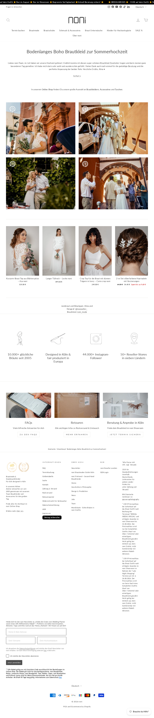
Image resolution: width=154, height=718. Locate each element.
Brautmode (34, 30)
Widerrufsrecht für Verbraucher (54, 501)
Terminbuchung (48, 472)
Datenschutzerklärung (50, 505)
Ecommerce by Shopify (81, 706)
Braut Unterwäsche (93, 30)
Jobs (73, 499)
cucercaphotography (131, 499)
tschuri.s (77, 76)
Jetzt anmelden (14, 663)
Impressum (46, 513)
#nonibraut (61, 449)
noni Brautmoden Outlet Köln (82, 472)
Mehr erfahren (77, 434)
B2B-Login (104, 472)
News (73, 495)
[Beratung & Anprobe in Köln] (125, 405)
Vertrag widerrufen (52, 517)
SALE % (139, 30)
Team (73, 503)
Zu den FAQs (28, 434)
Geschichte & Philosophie (81, 487)
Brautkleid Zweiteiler (109, 63)
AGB (44, 509)
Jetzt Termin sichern (125, 434)
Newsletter (75, 468)
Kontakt (45, 485)
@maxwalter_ (81, 309)
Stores (73, 483)
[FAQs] (28, 405)
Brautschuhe (49, 30)
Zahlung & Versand (49, 489)
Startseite (51, 449)
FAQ (44, 468)
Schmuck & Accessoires (69, 30)
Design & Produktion (79, 491)
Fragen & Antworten (14, 7)
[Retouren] (77, 405)
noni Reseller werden (108, 468)
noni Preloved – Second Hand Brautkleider (82, 477)
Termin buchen (18, 30)
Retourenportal (48, 497)
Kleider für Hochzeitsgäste (119, 30)
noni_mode (82, 312)
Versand (133, 465)
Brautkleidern (92, 89)
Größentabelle (47, 476)
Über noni (77, 35)
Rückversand (47, 493)
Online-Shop (47, 89)
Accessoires (105, 89)
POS (65, 706)
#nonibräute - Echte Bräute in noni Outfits (82, 509)
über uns (20, 511)
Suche (44, 480)
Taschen (118, 89)
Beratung (132, 66)
